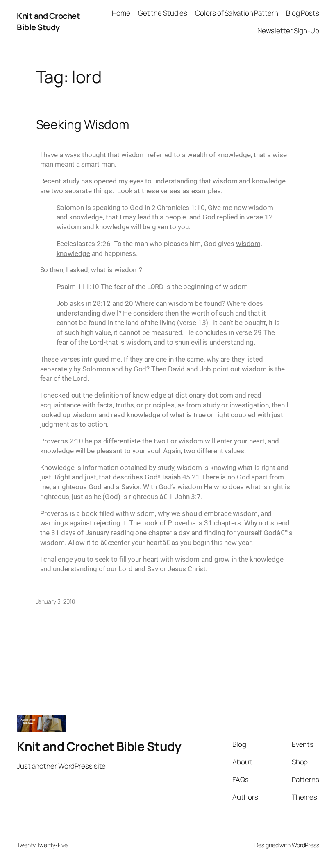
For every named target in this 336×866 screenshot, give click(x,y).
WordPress (305, 845)
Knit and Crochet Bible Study (48, 21)
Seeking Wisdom (82, 124)
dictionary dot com (204, 395)
